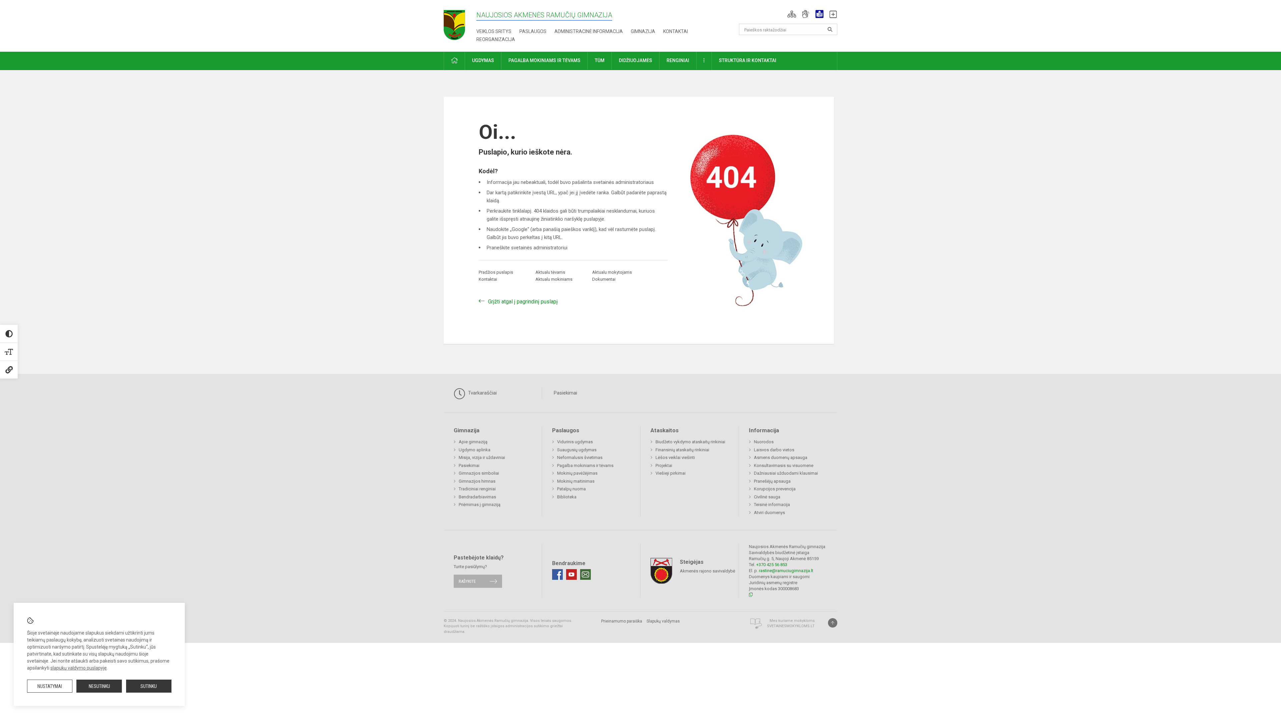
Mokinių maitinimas (575, 481)
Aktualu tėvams (550, 272)
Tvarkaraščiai (482, 393)
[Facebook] (557, 574)
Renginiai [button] (678, 60)
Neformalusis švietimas (579, 457)
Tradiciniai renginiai (477, 488)
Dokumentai (603, 279)
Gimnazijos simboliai (479, 473)
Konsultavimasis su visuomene (783, 465)
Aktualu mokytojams (612, 272)
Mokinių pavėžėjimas (577, 473)
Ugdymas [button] (483, 60)
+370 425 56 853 (771, 564)
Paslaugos (532, 31)
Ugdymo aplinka (474, 449)
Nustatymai (49, 686)
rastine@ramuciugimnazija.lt (786, 570)
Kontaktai (675, 31)
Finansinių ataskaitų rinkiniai (682, 449)
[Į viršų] (832, 623)
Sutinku (148, 686)
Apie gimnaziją (473, 441)
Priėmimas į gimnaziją (479, 504)
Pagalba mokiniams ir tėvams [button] (544, 60)
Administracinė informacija (588, 31)
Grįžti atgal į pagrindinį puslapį (523, 301)
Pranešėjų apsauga (772, 481)
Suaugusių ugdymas (576, 449)
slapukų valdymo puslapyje (78, 668)
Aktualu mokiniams (553, 279)
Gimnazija (643, 31)
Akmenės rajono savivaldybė (707, 570)
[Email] (585, 574)
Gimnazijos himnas (477, 481)
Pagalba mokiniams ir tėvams (585, 465)
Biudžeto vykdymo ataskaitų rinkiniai (690, 441)
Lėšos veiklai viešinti (675, 457)
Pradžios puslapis (496, 272)
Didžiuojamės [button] (635, 60)
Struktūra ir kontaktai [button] (747, 60)
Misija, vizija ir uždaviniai (482, 457)
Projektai (664, 465)
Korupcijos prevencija (775, 488)
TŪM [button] (599, 60)
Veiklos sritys (493, 31)
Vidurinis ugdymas (575, 441)
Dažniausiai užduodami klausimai (786, 473)
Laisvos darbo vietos (774, 449)
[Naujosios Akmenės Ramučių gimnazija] (454, 23)
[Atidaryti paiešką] (830, 29)
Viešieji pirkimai (671, 473)
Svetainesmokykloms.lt (791, 626)
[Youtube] (571, 574)
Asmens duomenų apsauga (780, 457)
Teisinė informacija (772, 504)
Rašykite (467, 581)
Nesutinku (99, 686)
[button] (791, 14)
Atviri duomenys (769, 512)
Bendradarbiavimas (477, 496)
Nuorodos (764, 441)
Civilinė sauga (767, 496)
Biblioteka (566, 496)
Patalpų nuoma (571, 488)
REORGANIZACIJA (495, 39)
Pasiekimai (565, 393)
